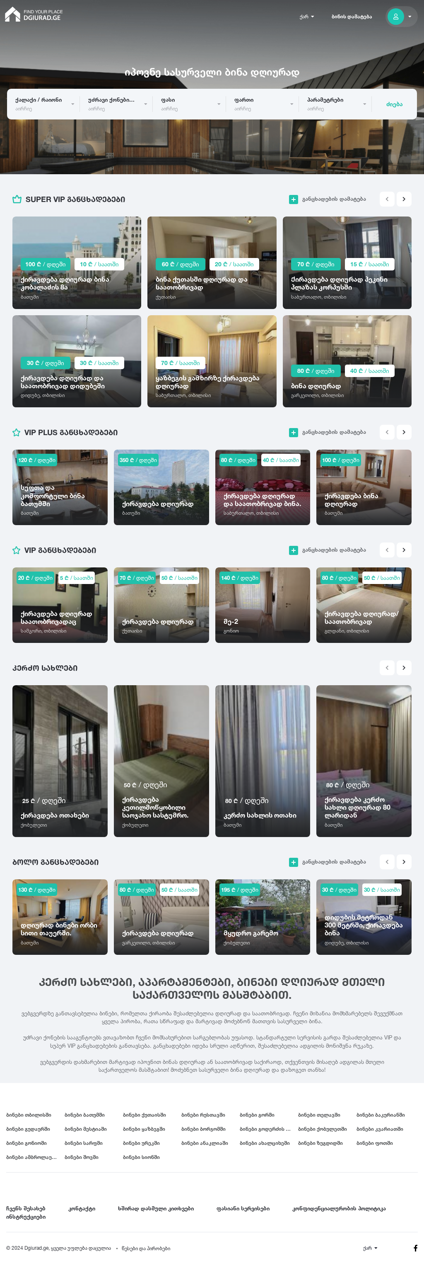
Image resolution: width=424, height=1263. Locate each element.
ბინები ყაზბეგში (144, 1129)
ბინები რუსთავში (203, 1115)
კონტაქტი (81, 1208)
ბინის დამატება (352, 16)
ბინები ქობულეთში (322, 1129)
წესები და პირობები (146, 1248)
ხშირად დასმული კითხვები (156, 1208)
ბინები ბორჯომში (203, 1129)
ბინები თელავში (319, 1115)
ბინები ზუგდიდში (320, 1143)
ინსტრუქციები (26, 1216)
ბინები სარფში (84, 1143)
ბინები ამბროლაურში (33, 1157)
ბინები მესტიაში (86, 1129)
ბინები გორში (257, 1115)
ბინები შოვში (82, 1157)
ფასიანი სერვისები (243, 1208)
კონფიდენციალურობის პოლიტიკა (339, 1208)
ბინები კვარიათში (380, 1129)
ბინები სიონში (141, 1157)
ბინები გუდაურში (28, 1129)
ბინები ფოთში (375, 1143)
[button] (404, 199)
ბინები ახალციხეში (265, 1143)
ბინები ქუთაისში (144, 1115)
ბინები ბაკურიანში (381, 1115)
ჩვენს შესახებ (26, 1208)
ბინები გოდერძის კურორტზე (269, 1129)
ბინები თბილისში (28, 1115)
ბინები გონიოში (26, 1143)
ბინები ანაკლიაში (204, 1143)
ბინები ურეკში (141, 1143)
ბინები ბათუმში (85, 1115)
